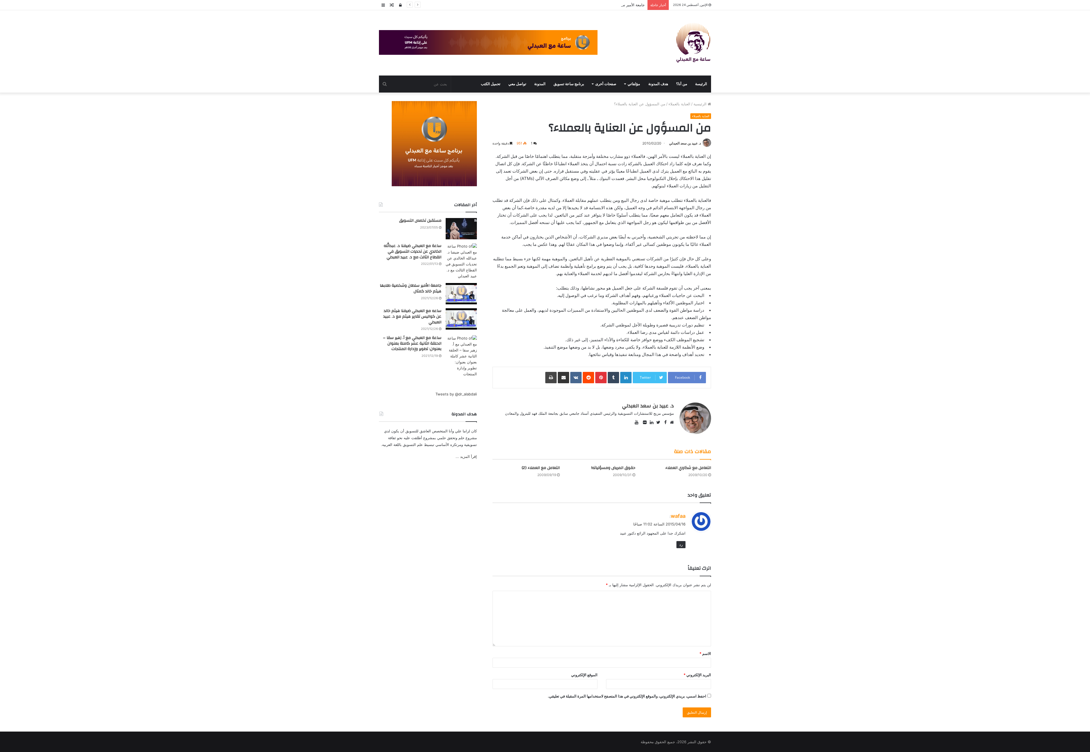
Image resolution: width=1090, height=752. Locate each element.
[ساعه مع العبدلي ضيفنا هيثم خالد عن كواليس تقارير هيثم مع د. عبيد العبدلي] (461, 319)
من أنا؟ (681, 84)
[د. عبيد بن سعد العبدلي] (693, 43)
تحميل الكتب (490, 84)
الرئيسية (700, 104)
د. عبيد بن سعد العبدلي (685, 143)
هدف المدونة (658, 84)
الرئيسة (701, 84)
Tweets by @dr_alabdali (456, 394)
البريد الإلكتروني (697, 675)
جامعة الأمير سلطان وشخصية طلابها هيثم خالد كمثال (604, 5)
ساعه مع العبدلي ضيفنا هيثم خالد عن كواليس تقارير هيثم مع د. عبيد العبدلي (412, 316)
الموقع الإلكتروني (584, 675)
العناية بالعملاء (679, 104)
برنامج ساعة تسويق (569, 84)
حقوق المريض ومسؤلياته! (613, 468)
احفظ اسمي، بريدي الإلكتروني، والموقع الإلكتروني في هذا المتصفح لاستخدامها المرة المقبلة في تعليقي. (627, 696)
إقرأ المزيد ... (466, 456)
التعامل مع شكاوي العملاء (688, 468)
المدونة (540, 84)
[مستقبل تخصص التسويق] (461, 228)
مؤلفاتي (634, 84)
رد (681, 544)
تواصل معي (517, 84)
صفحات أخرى (605, 84)
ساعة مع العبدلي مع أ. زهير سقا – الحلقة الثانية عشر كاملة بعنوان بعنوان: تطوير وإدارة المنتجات (412, 343)
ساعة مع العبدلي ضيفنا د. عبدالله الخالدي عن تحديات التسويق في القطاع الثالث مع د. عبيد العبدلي (412, 251)
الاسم (705, 653)
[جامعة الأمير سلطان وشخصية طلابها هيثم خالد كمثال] (461, 293)
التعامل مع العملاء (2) (541, 468)
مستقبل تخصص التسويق (420, 220)
